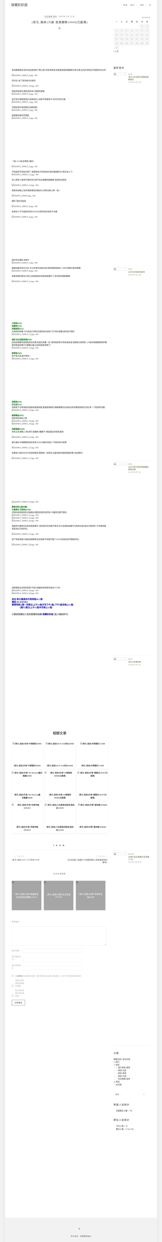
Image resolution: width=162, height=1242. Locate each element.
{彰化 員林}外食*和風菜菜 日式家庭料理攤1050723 (26, 895)
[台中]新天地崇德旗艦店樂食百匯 (138, 468)
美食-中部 (122, 1076)
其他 (118, 1082)
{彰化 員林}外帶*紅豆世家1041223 (58, 895)
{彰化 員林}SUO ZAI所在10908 (60, 766)
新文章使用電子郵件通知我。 (19, 993)
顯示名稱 (16, 951)
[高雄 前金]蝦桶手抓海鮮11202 (138, 858)
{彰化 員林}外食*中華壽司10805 (27, 766)
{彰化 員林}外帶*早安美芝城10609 (91, 895)
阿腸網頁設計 (86, 1236)
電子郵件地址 (16, 958)
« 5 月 (116, 51)
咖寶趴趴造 (19, 5)
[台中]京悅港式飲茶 (136, 272)
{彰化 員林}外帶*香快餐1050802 (92, 827)
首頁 (125, 5)
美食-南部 (131, 854)
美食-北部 (122, 1070)
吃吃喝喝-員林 (51, 17)
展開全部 (117, 1059)
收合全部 (126, 1059)
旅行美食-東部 (124, 1068)
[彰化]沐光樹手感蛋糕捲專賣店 (138, 78)
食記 (142, 5)
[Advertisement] (59, 49)
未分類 (130, 74)
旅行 (132, 5)
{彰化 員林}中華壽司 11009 (92, 766)
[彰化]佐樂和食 (134, 662)
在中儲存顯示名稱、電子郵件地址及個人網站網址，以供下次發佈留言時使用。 (49, 976)
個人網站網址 (16, 966)
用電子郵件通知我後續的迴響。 (19, 983)
